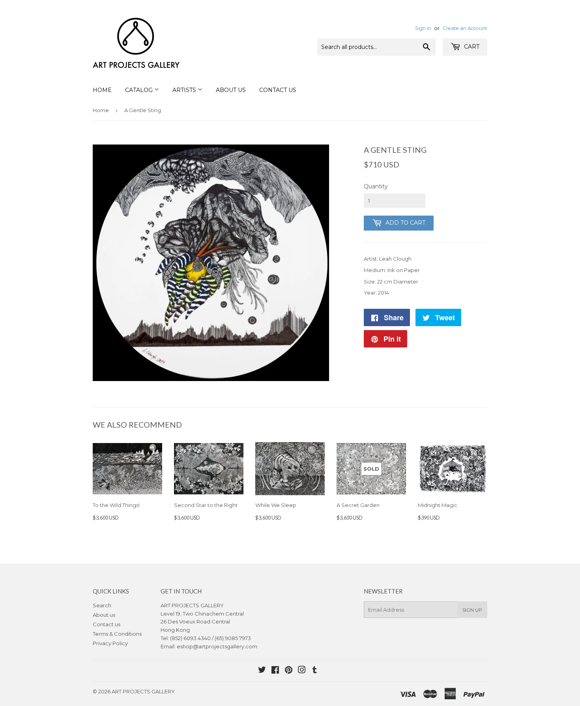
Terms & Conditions (117, 634)
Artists (185, 90)
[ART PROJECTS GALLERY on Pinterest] (288, 671)
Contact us (106, 624)
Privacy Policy (110, 643)
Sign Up (472, 610)
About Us (231, 90)
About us (104, 615)
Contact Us (277, 90)
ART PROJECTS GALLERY (143, 691)
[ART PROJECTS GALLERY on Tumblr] (314, 671)
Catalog (139, 90)
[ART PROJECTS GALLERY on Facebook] (275, 671)
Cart (470, 46)
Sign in (423, 28)
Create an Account (465, 28)
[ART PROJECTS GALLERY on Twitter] (262, 671)
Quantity (376, 186)
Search (102, 605)
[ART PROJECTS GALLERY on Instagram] (302, 671)
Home (102, 90)
